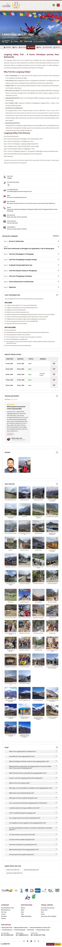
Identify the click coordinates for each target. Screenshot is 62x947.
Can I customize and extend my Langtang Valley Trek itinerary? (28, 803)
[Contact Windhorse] (53, 5)
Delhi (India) (30, 930)
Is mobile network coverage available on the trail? (24, 808)
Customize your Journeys (48, 908)
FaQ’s (42, 912)
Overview (8, 47)
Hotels (43, 914)
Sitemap (3, 918)
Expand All (56, 236)
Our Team (4, 912)
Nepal (22, 910)
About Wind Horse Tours (7, 908)
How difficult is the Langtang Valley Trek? (21, 756)
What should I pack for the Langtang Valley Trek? (24, 849)
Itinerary (32, 47)
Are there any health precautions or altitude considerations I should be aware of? (30, 828)
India (22, 912)
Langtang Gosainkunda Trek (14, 873)
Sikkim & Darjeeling (26, 916)
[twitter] (27, 941)
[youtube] (31, 941)
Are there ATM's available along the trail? (22, 839)
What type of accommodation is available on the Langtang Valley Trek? (30, 788)
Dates (39, 47)
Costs (15, 47)
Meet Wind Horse (5, 910)
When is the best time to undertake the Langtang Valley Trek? (27, 773)
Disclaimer (4, 916)
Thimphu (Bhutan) (7, 930)
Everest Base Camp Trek (12, 869)
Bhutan (23, 908)
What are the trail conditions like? (19, 783)
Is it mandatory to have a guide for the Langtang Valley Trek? (27, 823)
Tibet (22, 914)
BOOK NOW (54, 363)
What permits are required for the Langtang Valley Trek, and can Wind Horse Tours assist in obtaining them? (30, 767)
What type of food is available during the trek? (23, 798)
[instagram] (38, 941)
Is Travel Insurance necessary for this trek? (22, 834)
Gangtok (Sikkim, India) (42, 930)
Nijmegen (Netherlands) (21, 927)
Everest (28, 103)
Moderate (27, 41)
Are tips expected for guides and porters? (21, 854)
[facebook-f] (23, 941)
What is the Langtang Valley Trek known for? (22, 751)
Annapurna (37, 103)
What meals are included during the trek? (21, 793)
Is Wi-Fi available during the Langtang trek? (22, 813)
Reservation (44, 910)
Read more (10, 434)
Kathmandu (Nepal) (19, 930)
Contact (3, 914)
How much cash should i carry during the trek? (23, 844)
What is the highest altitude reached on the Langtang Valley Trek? (29, 761)
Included (23, 47)
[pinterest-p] (34, 941)
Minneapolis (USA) (7, 927)
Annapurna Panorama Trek (31, 869)
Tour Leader (48, 47)
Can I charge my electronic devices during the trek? (24, 818)
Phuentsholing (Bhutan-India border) (40, 927)
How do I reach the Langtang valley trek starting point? (26, 778)
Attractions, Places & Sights (48, 916)
